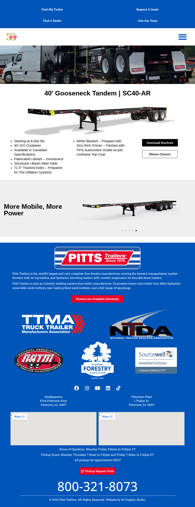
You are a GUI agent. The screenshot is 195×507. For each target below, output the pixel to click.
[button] (182, 37)
